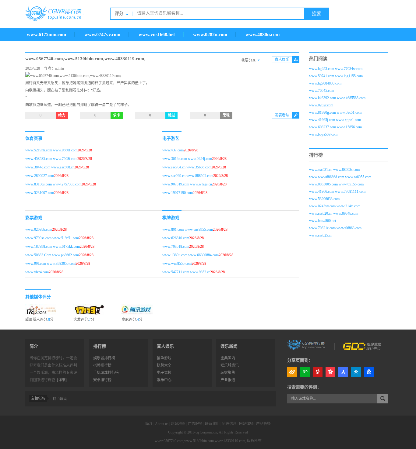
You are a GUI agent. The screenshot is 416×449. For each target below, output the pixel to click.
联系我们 (212, 424)
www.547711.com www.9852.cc (186, 272)
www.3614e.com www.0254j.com (187, 159)
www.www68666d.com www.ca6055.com (340, 177)
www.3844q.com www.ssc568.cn (49, 167)
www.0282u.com (210, 34)
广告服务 (195, 424)
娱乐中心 (164, 380)
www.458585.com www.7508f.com (51, 159)
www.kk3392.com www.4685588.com (337, 98)
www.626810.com (175, 238)
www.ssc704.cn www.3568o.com (186, 167)
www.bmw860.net (322, 221)
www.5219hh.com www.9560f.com (51, 150)
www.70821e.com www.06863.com (335, 228)
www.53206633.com (324, 199)
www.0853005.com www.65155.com (336, 184)
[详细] (62, 380)
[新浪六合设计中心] (362, 344)
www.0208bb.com (38, 229)
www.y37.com (173, 150)
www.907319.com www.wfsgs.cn (187, 184)
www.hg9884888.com (325, 83)
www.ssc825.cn (320, 235)
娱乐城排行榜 (104, 358)
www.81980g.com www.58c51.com (335, 112)
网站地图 (178, 424)
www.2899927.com (39, 176)
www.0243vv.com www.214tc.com (334, 206)
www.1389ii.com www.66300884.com (190, 255)
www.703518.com (175, 246)
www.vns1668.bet (157, 34)
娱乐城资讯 (229, 365)
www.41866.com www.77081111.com (337, 191)
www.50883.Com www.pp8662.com (52, 255)
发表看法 (282, 115)
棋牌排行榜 (102, 365)
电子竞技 (164, 373)
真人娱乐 (282, 59)
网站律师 (246, 424)
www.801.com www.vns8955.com (187, 229)
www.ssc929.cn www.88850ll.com (187, 176)
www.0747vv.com (102, 34)
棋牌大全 (164, 365)
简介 (149, 424)
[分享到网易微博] (318, 372)
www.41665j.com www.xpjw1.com (335, 120)
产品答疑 (263, 424)
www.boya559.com (323, 134)
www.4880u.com (262, 34)
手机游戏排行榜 (106, 373)
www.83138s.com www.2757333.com (53, 184)
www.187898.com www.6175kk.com (52, 246)
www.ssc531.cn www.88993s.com (334, 170)
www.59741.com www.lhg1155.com (336, 76)
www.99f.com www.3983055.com (50, 263)
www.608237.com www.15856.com (335, 127)
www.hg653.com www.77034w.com (335, 69)
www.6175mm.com (46, 34)
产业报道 (227, 380)
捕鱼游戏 (164, 358)
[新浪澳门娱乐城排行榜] (306, 344)
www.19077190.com (177, 193)
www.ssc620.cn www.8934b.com (333, 213)
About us (161, 424)
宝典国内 (227, 358)
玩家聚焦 (227, 373)
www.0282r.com (321, 105)
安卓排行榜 (102, 380)
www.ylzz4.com (37, 272)
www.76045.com (321, 90)
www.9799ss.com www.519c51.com (52, 238)
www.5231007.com (39, 193)
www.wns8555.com (177, 263)
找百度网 (60, 399)
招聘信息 (229, 424)
